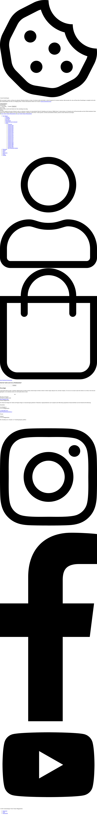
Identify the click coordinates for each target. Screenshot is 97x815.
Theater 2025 (10, 126)
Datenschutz (5, 813)
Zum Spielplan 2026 (4, 399)
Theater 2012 (10, 139)
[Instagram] (48, 532)
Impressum (5, 810)
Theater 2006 (10, 146)
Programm (5, 149)
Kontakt (4, 155)
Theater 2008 (10, 144)
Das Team (7, 119)
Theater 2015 (10, 136)
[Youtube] (48, 807)
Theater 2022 (10, 130)
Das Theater (5, 116)
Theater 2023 (10, 129)
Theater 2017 (10, 133)
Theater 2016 (10, 135)
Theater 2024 (10, 127)
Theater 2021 (10, 131)
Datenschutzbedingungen (46, 101)
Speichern (14, 106)
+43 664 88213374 (4, 410)
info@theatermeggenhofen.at (6, 411)
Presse (4, 154)
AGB (4, 812)
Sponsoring (5, 152)
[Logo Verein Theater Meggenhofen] (16, 113)
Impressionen (8, 120)
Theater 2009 (10, 143)
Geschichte (7, 118)
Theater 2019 (10, 132)
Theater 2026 (10, 125)
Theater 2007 (10, 145)
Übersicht (7, 117)
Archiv (6, 123)
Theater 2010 (10, 142)
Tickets (4, 150)
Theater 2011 (10, 140)
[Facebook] (48, 720)
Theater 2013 (10, 138)
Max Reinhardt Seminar (13, 148)
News (4, 151)
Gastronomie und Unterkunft (11, 121)
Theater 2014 (10, 137)
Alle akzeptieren (4, 103)
